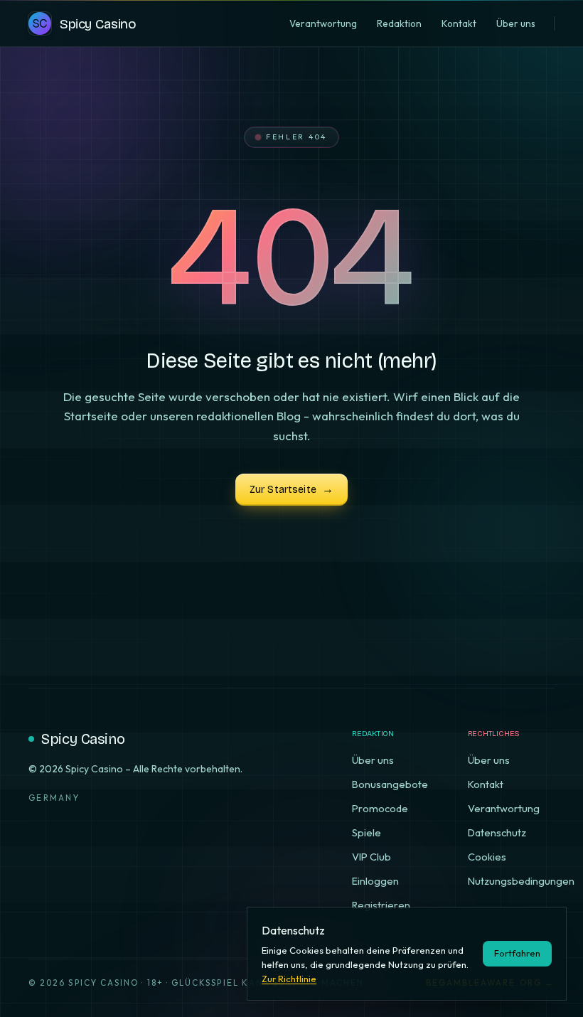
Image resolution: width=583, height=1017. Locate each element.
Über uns (373, 760)
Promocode (380, 808)
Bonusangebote (390, 784)
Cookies (487, 856)
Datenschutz (497, 832)
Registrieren (381, 905)
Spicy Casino (82, 738)
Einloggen (375, 881)
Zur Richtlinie (289, 978)
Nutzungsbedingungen (521, 881)
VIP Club (371, 856)
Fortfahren (517, 953)
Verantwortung (504, 808)
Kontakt (485, 784)
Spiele (366, 832)
